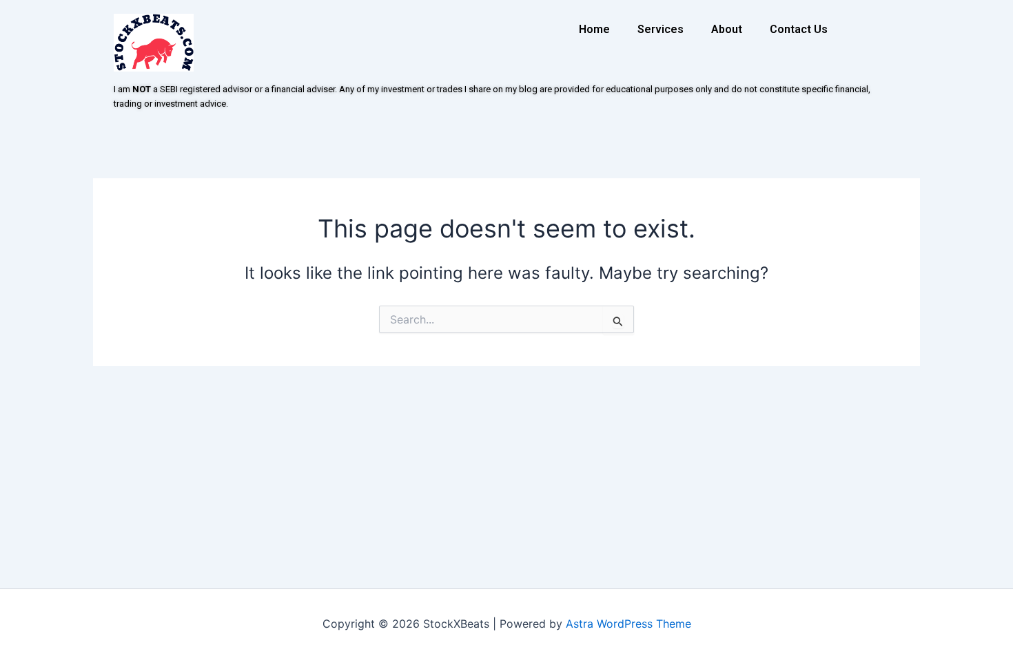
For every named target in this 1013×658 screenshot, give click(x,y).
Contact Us (799, 29)
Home (594, 29)
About (726, 29)
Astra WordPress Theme (628, 623)
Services (660, 29)
